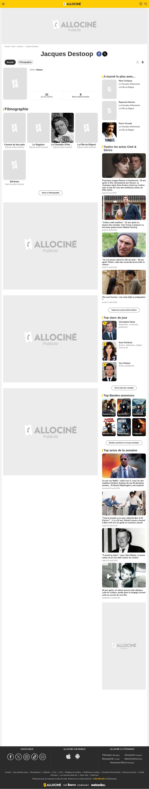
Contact (8, 772)
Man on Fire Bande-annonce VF (124, 414)
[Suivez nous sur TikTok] (35, 757)
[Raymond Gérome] (109, 110)
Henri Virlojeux (125, 81)
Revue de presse (129, 772)
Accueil (7, 46)
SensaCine (130, 755)
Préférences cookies (92, 772)
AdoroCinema (131, 758)
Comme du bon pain (14, 144)
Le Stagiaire (38, 144)
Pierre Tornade (125, 123)
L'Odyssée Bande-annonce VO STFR (139, 434)
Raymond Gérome (127, 102)
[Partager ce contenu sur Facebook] (99, 53)
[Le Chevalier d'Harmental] (62, 128)
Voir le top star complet (124, 388)
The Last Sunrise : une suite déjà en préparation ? (124, 298)
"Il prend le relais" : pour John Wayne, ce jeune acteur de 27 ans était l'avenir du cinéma (123, 556)
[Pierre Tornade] (109, 132)
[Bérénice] (14, 165)
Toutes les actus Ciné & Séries (124, 310)
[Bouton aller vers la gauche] (137, 62)
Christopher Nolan (127, 322)
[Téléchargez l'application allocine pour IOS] (70, 756)
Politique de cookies (73, 772)
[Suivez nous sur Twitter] (19, 757)
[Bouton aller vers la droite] (142, 62)
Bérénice (14, 181)
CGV (61, 772)
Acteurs (20, 46)
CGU (54, 772)
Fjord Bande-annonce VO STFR (139, 414)
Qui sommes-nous (21, 772)
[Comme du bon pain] (14, 128)
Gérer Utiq (84, 775)
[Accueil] (72, 4)
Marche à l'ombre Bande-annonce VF (109, 434)
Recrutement (35, 772)
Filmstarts (107, 755)
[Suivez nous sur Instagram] (27, 757)
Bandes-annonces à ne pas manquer (124, 443)
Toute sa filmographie (50, 193)
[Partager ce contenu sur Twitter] (104, 53)
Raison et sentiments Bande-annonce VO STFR (109, 414)
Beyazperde (108, 758)
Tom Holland (124, 363)
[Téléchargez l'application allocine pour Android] (79, 756)
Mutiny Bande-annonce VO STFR (124, 434)
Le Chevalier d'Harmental (62, 144)
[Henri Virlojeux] (109, 89)
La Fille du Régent (86, 144)
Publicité (46, 772)
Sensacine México (119, 762)
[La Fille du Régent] (86, 128)
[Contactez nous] (43, 757)
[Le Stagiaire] (38, 128)
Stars (14, 46)
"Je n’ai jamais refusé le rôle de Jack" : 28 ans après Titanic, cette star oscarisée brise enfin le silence (123, 262)
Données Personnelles (111, 772)
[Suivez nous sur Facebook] (11, 757)
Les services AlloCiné (68, 775)
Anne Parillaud (125, 342)
